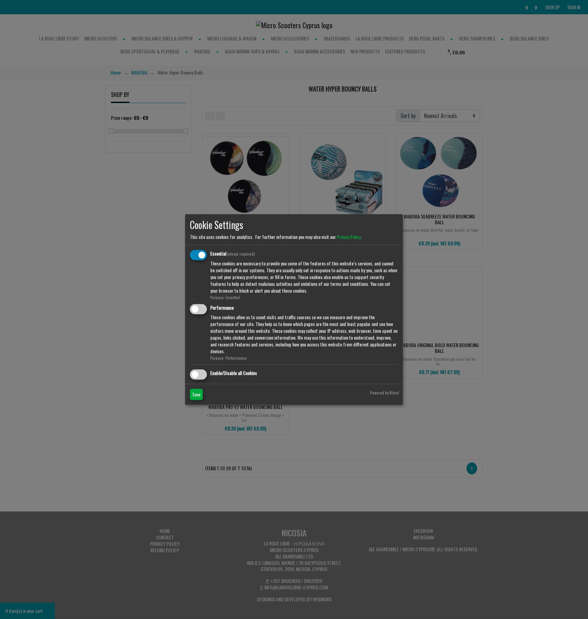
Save (196, 394)
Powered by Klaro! (384, 392)
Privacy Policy (349, 236)
